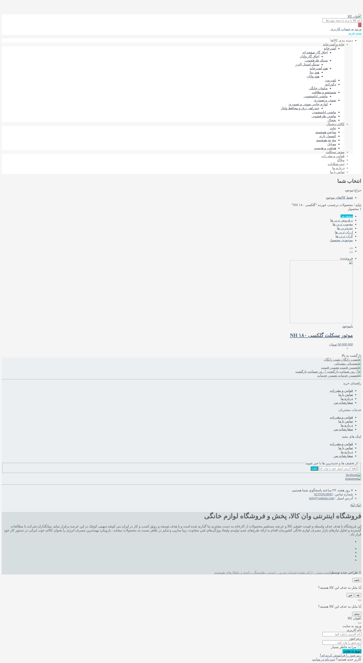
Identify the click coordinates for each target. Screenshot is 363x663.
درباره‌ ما (338, 168)
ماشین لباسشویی (316, 96)
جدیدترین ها (345, 228)
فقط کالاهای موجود (339, 197)
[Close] (359, 600)
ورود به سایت (352, 651)
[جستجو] (359, 25)
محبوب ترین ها (343, 224)
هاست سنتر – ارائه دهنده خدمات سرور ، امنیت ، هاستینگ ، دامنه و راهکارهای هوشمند (273, 572)
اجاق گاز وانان (309, 56)
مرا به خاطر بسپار (343, 647)
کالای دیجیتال (335, 124)
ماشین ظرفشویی (324, 116)
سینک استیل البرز (307, 64)
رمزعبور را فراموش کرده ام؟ (340, 655)
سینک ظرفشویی (316, 60)
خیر (350, 595)
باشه (357, 580)
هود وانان (313, 76)
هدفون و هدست (325, 148)
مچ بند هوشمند (326, 140)
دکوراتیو (330, 84)
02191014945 (323, 494)
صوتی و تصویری (325, 100)
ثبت (314, 468)
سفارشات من (343, 402)
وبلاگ (341, 160)
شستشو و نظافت (324, 92)
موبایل (331, 144)
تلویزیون (330, 80)
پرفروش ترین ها (341, 220)
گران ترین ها (344, 236)
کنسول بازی (327, 136)
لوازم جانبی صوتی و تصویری (308, 104)
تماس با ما (337, 172)
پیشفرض (347, 216)
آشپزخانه (330, 48)
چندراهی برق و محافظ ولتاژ (300, 108)
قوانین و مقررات (333, 156)
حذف (357, 614)
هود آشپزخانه (319, 68)
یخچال (331, 120)
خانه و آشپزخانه (334, 44)
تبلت (333, 128)
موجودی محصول (341, 240)
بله (358, 595)
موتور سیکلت (335, 152)
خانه (358, 205)
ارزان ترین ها (344, 232)
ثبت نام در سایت (323, 659)
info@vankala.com (321, 498)
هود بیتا (314, 72)
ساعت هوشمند (325, 132)
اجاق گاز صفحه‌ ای (315, 52)
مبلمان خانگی (318, 88)
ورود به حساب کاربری (345, 29)
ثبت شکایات (336, 164)
